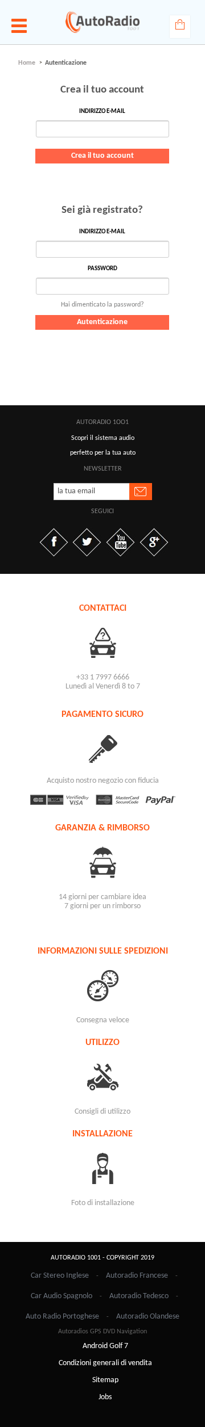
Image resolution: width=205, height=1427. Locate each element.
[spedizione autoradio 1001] (102, 985)
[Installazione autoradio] (102, 1168)
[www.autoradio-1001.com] (102, 22)
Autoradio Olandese (147, 1316)
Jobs (105, 1397)
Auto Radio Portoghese (62, 1316)
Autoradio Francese (137, 1275)
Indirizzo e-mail (102, 111)
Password (102, 269)
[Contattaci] (102, 642)
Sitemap (105, 1380)
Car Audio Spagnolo (61, 1296)
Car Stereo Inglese (60, 1275)
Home (26, 63)
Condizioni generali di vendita (105, 1363)
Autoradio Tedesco (139, 1296)
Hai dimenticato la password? (102, 304)
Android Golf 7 (105, 1346)
